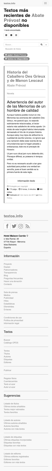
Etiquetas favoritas (12, 442)
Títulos (7, 353)
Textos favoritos (11, 412)
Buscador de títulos (13, 49)
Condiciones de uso (13, 317)
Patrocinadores (10, 269)
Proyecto (8, 263)
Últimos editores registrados (16, 456)
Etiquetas (8, 359)
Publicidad (8, 297)
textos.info (13, 215)
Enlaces (7, 309)
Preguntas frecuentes (13, 278)
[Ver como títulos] (11, 35)
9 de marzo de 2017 (27, 195)
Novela (10, 93)
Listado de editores (12, 453)
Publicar (7, 370)
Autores (7, 356)
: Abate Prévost (17, 54)
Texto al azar (9, 384)
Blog (6, 275)
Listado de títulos (11, 403)
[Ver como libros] (6, 35)
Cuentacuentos (10, 381)
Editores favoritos (11, 459)
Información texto (26, 180)
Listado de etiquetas (13, 436)
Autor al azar (9, 387)
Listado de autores (12, 420)
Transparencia (10, 272)
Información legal (11, 323)
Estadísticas (9, 303)
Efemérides (9, 306)
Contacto (8, 284)
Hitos (6, 300)
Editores (7, 362)
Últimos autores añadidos (15, 423)
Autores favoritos (11, 425)
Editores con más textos (14, 462)
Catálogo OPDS (11, 342)
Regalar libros (10, 378)
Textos (7, 350)
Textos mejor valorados (14, 409)
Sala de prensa (10, 292)
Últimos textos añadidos (14, 406)
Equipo (7, 266)
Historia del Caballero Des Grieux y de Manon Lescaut (26, 76)
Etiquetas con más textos (15, 445)
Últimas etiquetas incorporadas (18, 439)
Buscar (7, 339)
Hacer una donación (13, 281)
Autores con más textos (14, 428)
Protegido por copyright (18, 186)
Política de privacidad (13, 320)
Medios (7, 295)
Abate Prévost (16, 85)
